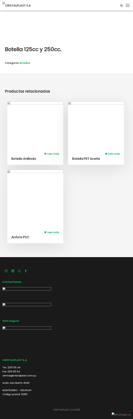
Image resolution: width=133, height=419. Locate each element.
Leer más (53, 154)
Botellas (25, 63)
